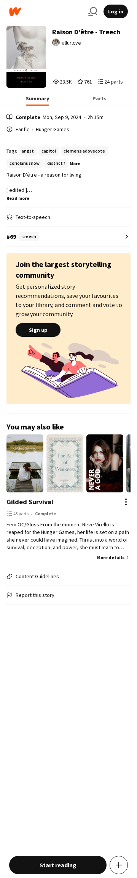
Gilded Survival (29, 501)
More (75, 163)
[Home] (45, 11)
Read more (17, 198)
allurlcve (71, 42)
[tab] (37, 100)
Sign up (38, 329)
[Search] (92, 11)
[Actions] (126, 502)
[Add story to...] (119, 865)
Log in (115, 11)
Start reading (58, 865)
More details (110, 557)
